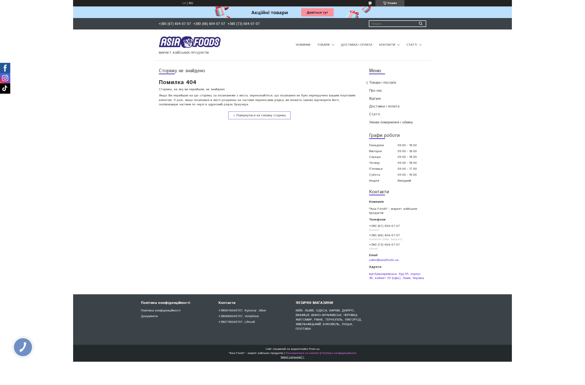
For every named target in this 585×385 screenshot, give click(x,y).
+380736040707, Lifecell (236, 322)
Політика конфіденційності (161, 310)
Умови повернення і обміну (391, 122)
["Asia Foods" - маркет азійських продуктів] (190, 42)
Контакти (387, 45)
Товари (323, 45)
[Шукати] (420, 24)
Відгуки (375, 98)
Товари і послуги (382, 82)
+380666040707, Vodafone (238, 316)
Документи (149, 316)
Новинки (303, 45)
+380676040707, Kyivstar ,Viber (242, 310)
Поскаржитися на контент (302, 353)
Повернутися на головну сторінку (261, 115)
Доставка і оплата (356, 45)
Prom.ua (314, 349)
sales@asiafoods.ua (384, 260)
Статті (412, 45)
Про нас (375, 90)
